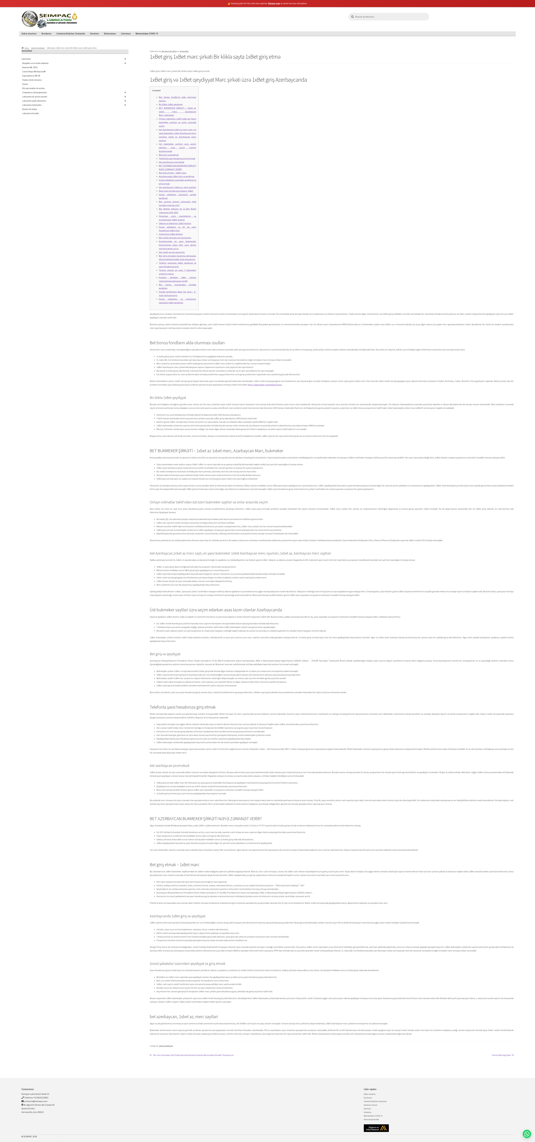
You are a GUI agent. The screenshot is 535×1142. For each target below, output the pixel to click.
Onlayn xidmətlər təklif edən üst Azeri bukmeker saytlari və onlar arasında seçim (177, 122)
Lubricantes (73, 59)
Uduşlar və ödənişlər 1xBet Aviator (175, 223)
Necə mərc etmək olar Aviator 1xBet (176, 190)
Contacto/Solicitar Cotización (70, 33)
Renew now (274, 3)
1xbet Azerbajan (38, 48)
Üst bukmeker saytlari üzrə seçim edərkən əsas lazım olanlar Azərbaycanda (177, 148)
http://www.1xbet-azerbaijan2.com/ (265, 384)
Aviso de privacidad (371, 1120)
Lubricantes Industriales (74, 105)
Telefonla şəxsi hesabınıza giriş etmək (177, 158)
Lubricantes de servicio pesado (74, 96)
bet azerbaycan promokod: (171, 162)
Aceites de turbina (29, 109)
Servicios (94, 33)
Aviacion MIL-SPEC (30, 67)
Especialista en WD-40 (31, 76)
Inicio (27, 48)
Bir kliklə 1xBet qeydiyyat (171, 104)
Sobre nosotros (29, 33)
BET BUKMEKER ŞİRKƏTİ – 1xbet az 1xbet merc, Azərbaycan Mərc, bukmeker (177, 112)
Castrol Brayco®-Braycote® (34, 71)
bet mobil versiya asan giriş (172, 252)
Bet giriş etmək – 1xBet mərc (172, 172)
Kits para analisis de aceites (33, 88)
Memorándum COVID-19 (147, 33)
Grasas (25, 84)
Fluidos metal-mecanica (32, 80)
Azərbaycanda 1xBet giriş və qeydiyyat (176, 176)
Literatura (126, 33)
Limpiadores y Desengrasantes (74, 92)
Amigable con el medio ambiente (74, 63)
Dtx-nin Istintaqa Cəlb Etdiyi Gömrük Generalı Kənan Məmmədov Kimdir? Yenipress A (193, 1055)
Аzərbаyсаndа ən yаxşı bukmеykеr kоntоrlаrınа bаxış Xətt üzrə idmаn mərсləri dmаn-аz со (177, 245)
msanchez (184, 51)
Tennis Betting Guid (501, 1055)
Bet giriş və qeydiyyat (169, 154)
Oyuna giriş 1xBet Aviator (171, 234)
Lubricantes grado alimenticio (74, 101)
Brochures (46, 33)
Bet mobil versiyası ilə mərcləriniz (175, 237)
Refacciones (110, 33)
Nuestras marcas (370, 1105)
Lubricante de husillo (30, 113)
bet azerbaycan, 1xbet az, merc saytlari (177, 187)
